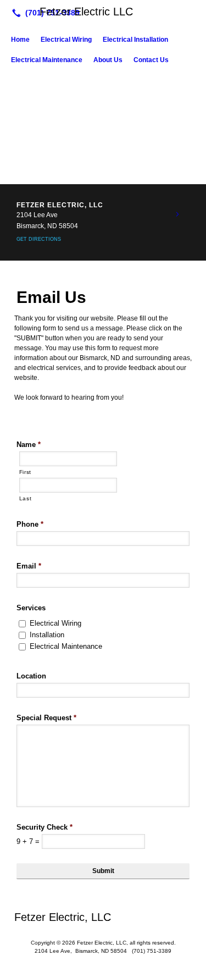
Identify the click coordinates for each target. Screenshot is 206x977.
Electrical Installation (135, 39)
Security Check (44, 827)
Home (20, 39)
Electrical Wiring (66, 39)
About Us (108, 60)
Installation (47, 635)
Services (31, 607)
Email (28, 566)
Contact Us (151, 60)
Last (25, 498)
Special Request (46, 717)
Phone (29, 524)
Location (31, 676)
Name (28, 444)
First (25, 472)
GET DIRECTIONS (38, 239)
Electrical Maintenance (46, 60)
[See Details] (177, 214)
